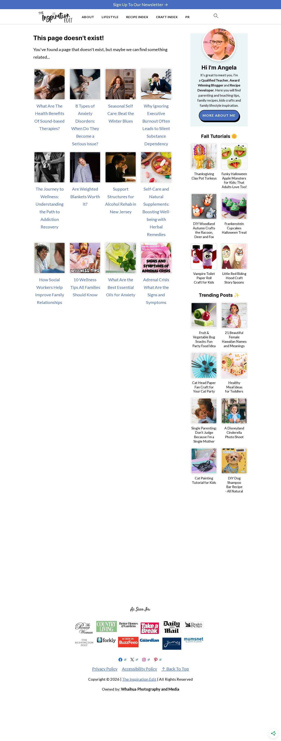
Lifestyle (110, 17)
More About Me (219, 115)
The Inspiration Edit (139, 679)
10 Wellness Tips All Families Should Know (85, 287)
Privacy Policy (104, 668)
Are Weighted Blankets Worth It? (85, 196)
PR (187, 17)
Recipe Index (137, 17)
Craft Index (167, 17)
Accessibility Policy (139, 668)
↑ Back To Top (175, 668)
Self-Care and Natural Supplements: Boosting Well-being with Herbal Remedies (156, 211)
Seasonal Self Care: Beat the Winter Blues (120, 113)
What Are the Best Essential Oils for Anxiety (120, 287)
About (88, 17)
